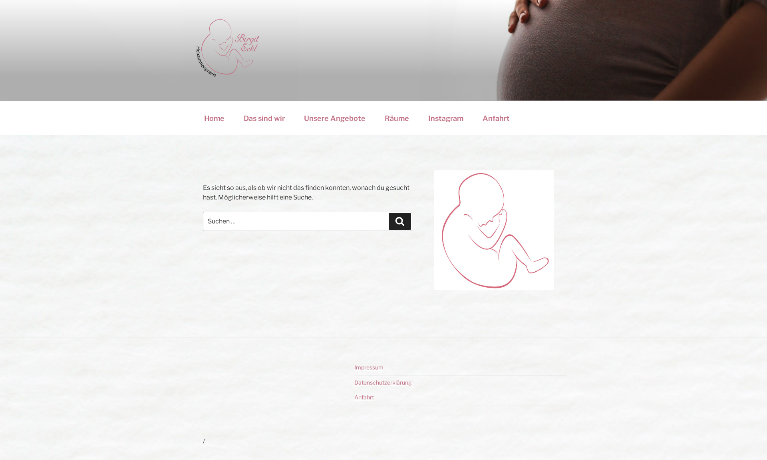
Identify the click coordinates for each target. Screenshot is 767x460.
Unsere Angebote (335, 118)
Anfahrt (496, 118)
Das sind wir (264, 118)
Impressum (369, 367)
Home (214, 118)
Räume (397, 118)
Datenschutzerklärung (382, 382)
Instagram (445, 118)
